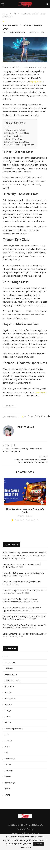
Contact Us (36, 825)
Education (9, 686)
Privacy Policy (25, 829)
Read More (26, 847)
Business (9, 668)
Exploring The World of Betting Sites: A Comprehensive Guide (20, 600)
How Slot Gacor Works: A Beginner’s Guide (22, 581)
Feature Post (11, 698)
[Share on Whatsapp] (42, 416)
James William (18, 32)
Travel (7, 788)
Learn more (40, 392)
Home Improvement (14, 728)
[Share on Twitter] (32, 416)
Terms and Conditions (25, 833)
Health (8, 722)
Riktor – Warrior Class (15, 130)
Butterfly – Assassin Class (17, 133)
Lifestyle (8, 740)
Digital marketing (12, 680)
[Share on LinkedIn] (39, 416)
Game (7, 716)
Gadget (8, 710)
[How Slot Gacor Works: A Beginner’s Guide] (25, 491)
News (7, 746)
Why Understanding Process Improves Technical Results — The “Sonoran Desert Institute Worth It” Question (24, 555)
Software (9, 770)
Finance (8, 704)
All (15, 14)
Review (8, 764)
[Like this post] (25, 416)
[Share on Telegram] (45, 416)
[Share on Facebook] (29, 416)
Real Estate (10, 758)
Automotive (10, 662)
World (7, 794)
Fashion (8, 692)
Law (7, 734)
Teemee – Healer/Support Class (20, 145)
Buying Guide (11, 674)
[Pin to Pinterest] (35, 416)
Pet (6, 752)
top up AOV (35, 81)
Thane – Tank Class (14, 136)
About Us (13, 825)
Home (5, 14)
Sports (8, 776)
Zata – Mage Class (14, 139)
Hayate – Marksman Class (17, 142)
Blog (24, 825)
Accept (38, 843)
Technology (10, 782)
